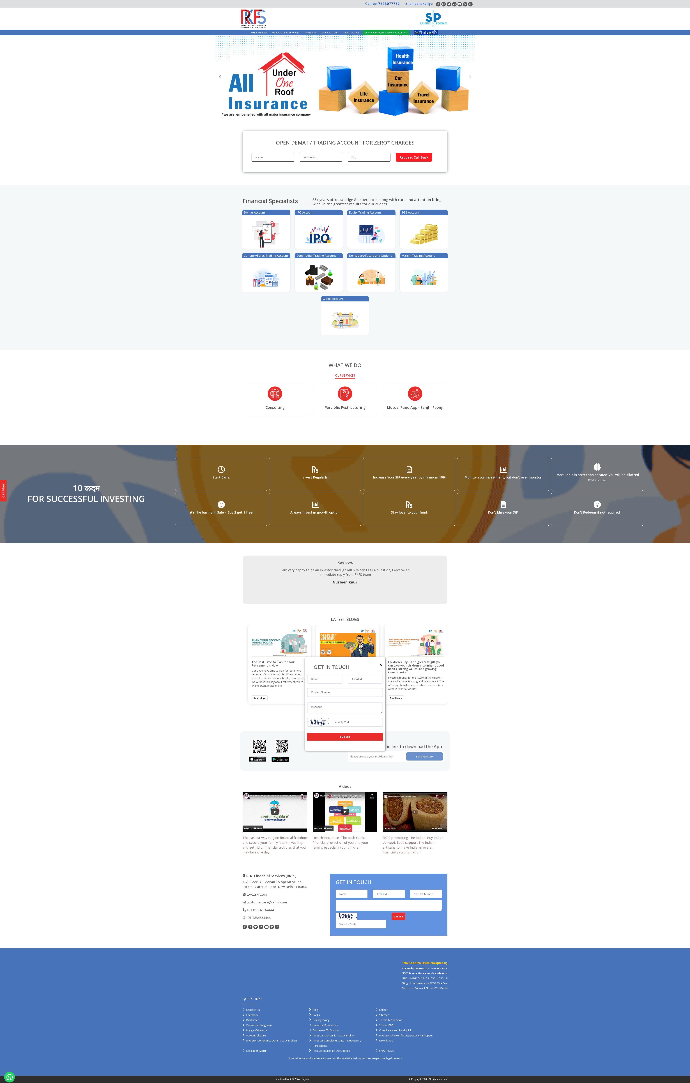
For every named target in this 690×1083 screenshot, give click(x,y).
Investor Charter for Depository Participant (406, 1035)
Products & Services (286, 32)
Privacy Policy (321, 1020)
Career (383, 1009)
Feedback (252, 1015)
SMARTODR (386, 1050)
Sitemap (384, 1015)
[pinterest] (465, 4)
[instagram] (443, 4)
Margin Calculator (256, 1030)
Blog (315, 1009)
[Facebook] (438, 4)
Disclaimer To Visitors (326, 1030)
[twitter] (449, 4)
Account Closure (256, 1035)
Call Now (3, 491)
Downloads (386, 1040)
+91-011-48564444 (260, 910)
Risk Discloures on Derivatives (331, 1050)
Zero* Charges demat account (385, 32)
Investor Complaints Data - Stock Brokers (272, 1040)
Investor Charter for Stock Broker (333, 1035)
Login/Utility (330, 32)
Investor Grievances (325, 1025)
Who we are (259, 32)
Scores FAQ (386, 1025)
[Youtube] (459, 4)
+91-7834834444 (258, 917)
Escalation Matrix (256, 1050)
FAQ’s (316, 1015)
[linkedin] (454, 4)
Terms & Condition (390, 1020)
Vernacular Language (259, 1025)
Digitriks (306, 1079)
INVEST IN (311, 32)
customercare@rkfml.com (267, 902)
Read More (260, 698)
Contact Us (352, 32)
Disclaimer (252, 1020)
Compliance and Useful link (395, 1030)
